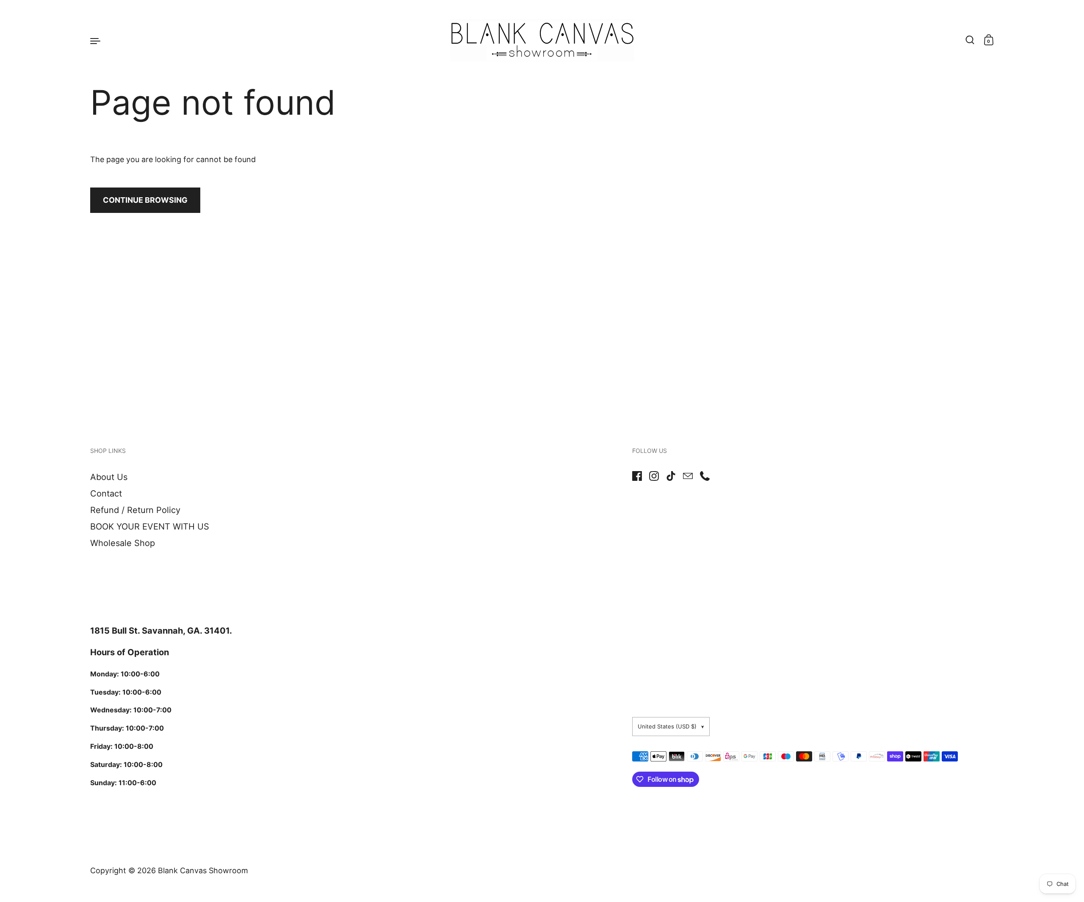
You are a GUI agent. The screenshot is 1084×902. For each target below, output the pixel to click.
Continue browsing (145, 200)
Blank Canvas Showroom (203, 870)
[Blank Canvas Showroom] (542, 40)
